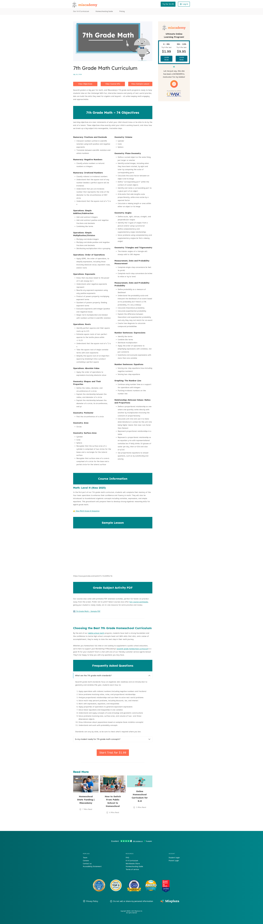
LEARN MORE (166, 59)
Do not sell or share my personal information (133, 901)
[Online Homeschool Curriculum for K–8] (139, 781)
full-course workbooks (138, 602)
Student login (174, 858)
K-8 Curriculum (132, 861)
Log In (185, 4)
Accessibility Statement (92, 866)
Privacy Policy (92, 901)
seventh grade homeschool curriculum (132, 649)
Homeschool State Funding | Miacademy (85, 799)
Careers (86, 861)
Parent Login (174, 861)
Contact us (87, 864)
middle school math (96, 633)
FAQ (127, 858)
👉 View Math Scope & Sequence (86, 511)
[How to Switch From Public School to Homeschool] (112, 783)
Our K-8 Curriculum (81, 11)
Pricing (122, 11)
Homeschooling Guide (104, 11)
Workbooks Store (133, 864)
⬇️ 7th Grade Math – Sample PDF (86, 611)
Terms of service (132, 869)
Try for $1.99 (168, 4)
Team (85, 858)
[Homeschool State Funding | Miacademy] (86, 783)
